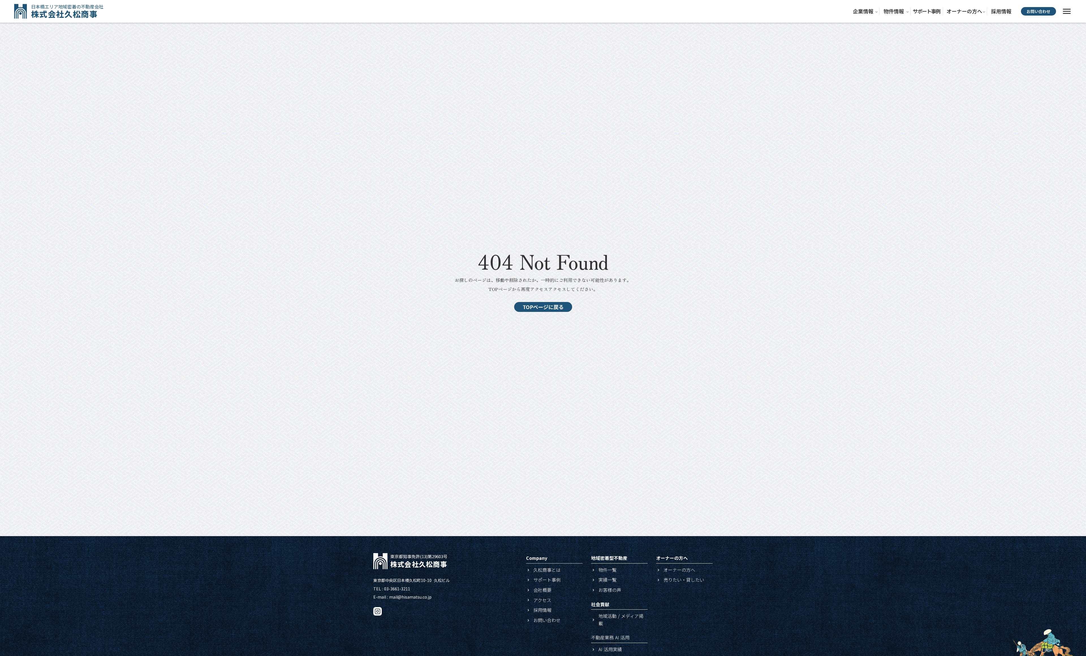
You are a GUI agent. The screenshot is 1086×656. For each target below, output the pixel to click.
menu (1067, 11)
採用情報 (1001, 11)
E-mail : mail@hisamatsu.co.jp (402, 597)
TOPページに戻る (543, 306)
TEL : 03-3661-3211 (391, 589)
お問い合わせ (1038, 11)
